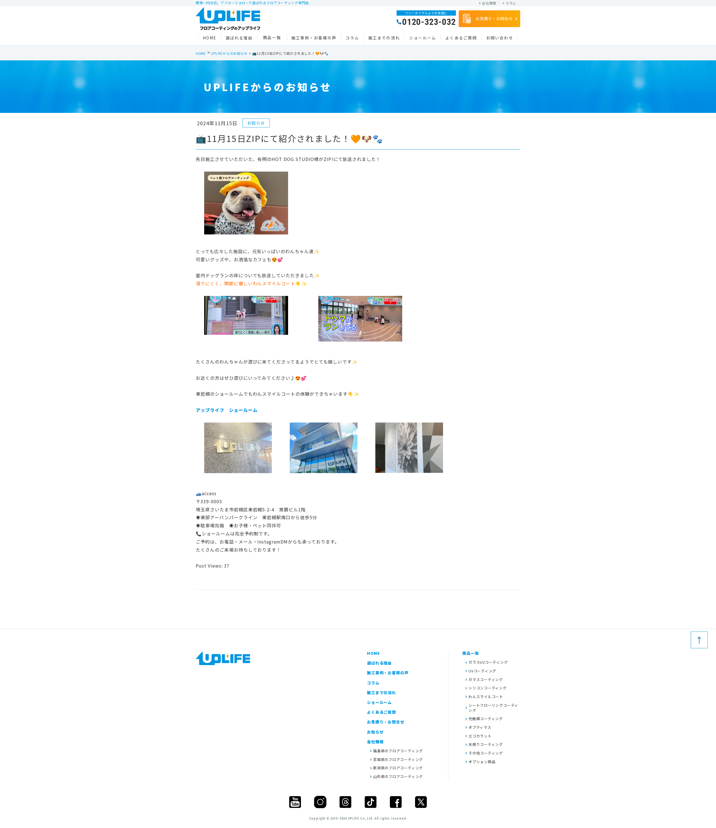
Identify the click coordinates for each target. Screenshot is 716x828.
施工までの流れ (384, 38)
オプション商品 (481, 761)
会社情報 (489, 3)
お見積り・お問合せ (494, 18)
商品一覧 (272, 37)
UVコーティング (482, 670)
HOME (209, 38)
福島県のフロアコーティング (398, 750)
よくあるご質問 (461, 38)
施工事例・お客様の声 (313, 38)
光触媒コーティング (485, 718)
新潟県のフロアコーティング (398, 767)
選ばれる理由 (239, 38)
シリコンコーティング (487, 688)
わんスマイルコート (485, 696)
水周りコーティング (485, 744)
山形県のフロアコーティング (398, 776)
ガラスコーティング (485, 679)
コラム (510, 3)
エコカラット (480, 736)
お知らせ (375, 732)
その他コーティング (485, 753)
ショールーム (422, 38)
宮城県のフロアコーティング (398, 759)
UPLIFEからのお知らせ (229, 53)
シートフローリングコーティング (493, 708)
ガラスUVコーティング (488, 662)
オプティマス (479, 727)
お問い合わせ (499, 38)
